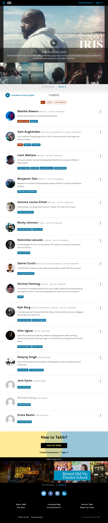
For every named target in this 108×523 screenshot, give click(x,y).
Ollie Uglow (25, 330)
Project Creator (23, 168)
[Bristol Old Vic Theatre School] (81, 472)
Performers (60, 102)
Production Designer (25, 212)
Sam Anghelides (28, 131)
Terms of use (23, 517)
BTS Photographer (39, 320)
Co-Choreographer (36, 370)
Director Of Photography (27, 191)
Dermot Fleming (28, 283)
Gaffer (20, 297)
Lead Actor (47, 168)
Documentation (54, 507)
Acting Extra (37, 229)
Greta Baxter (26, 415)
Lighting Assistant (24, 422)
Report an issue (87, 507)
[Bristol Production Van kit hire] (27, 472)
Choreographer (60, 168)
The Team (21, 507)
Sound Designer (23, 253)
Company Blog (54, 504)
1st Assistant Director (26, 273)
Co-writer (36, 145)
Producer (33, 121)
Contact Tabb (87, 504)
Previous (48, 86)
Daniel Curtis (26, 263)
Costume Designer (24, 229)
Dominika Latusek (30, 240)
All (43, 102)
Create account (85, 2)
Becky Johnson (27, 222)
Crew (49, 102)
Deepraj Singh (27, 357)
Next (61, 86)
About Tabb (21, 504)
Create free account (49, 452)
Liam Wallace (26, 155)
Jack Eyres (24, 380)
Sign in (99, 2)
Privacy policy (37, 517)
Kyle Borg (23, 307)
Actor (23, 370)
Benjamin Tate (27, 178)
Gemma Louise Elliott (32, 202)
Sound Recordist (24, 387)
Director (27, 145)
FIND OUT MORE (54, 445)
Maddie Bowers (28, 111)
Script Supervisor (24, 320)
